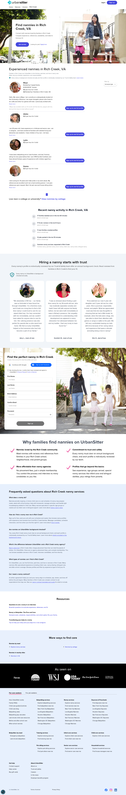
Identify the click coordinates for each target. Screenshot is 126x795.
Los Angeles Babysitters (45, 712)
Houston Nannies (70, 715)
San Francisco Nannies (72, 718)
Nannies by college (71, 647)
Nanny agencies (14, 548)
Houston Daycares (98, 712)
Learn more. (80, 78)
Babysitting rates (14, 712)
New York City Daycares (100, 706)
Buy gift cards (13, 772)
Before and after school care (18, 721)
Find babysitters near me (45, 706)
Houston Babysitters (44, 715)
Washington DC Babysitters (46, 721)
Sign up (112, 3)
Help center (13, 769)
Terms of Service (32, 372)
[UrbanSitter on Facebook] (105, 790)
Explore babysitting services (47, 703)
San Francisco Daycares (100, 715)
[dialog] (3, 792)
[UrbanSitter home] (18, 2)
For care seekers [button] (15, 693)
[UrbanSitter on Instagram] (109, 790)
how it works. (55, 523)
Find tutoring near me (45, 739)
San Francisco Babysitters (46, 718)
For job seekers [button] (31, 693)
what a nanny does (57, 508)
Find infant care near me (73, 739)
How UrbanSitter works (16, 700)
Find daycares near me (100, 703)
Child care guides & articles (18, 706)
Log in (103, 3)
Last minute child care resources (19, 718)
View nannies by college (53, 199)
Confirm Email (12, 402)
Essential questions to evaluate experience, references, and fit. (28, 607)
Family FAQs (13, 703)
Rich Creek (33, 7)
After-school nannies (15, 724)
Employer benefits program (39, 778)
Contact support (14, 766)
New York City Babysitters (46, 709)
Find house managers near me (102, 751)
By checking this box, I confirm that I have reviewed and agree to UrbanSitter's (28, 371)
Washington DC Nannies (73, 721)
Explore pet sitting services (46, 748)
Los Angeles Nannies (72, 712)
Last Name (10, 385)
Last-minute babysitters (17, 739)
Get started (22, 44)
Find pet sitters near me (45, 751)
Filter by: (106, 81)
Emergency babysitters (17, 736)
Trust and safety (36, 769)
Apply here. (44, 44)
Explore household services (101, 748)
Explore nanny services (18, 647)
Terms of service (35, 789)
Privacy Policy (21, 372)
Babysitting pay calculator (17, 715)
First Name (11, 376)
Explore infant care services (74, 736)
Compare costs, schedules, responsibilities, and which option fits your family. (33, 615)
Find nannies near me (72, 706)
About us (34, 766)
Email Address (12, 394)
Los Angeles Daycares (100, 709)
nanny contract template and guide (43, 582)
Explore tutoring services (46, 736)
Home (11, 7)
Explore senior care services (74, 748)
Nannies (17, 7)
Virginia (24, 7)
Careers (33, 772)
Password (10, 411)
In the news (34, 775)
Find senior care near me (73, 751)
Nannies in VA (15, 656)
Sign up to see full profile (74, 108)
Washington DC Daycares (101, 718)
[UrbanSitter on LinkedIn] (114, 790)
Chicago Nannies (70, 724)
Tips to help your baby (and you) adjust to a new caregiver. (27, 623)
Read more (12, 104)
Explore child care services (101, 736)
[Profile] (15, 88)
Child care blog (14, 709)
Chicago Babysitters (44, 724)
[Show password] (50, 414)
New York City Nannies (72, 709)
